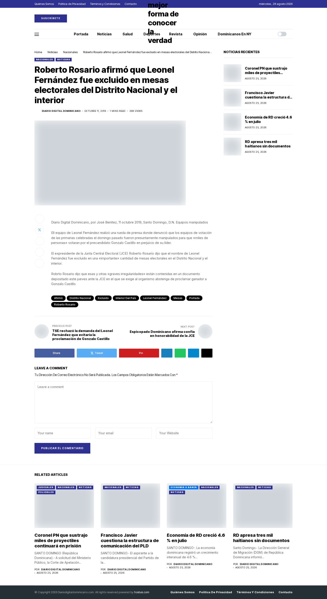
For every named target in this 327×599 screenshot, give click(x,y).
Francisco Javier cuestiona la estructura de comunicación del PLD (268, 96)
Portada (194, 298)
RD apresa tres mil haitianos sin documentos (268, 143)
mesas (178, 298)
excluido (103, 298)
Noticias (53, 52)
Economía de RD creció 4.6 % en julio (268, 119)
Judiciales (45, 487)
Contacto (286, 592)
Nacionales (70, 52)
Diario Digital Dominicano (61, 111)
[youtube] (291, 18)
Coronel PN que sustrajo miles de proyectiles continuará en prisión (266, 72)
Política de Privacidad (215, 592)
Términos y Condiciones (255, 592)
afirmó (58, 298)
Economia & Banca (184, 487)
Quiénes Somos (182, 592)
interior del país (126, 298)
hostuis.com (141, 592)
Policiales (46, 492)
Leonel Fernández (155, 298)
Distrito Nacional (80, 298)
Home (38, 52)
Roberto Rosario (64, 304)
